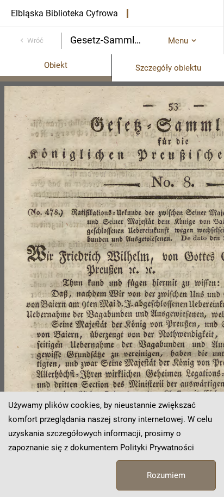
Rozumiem (166, 475)
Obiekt (55, 65)
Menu (178, 41)
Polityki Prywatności (157, 447)
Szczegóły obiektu (168, 68)
